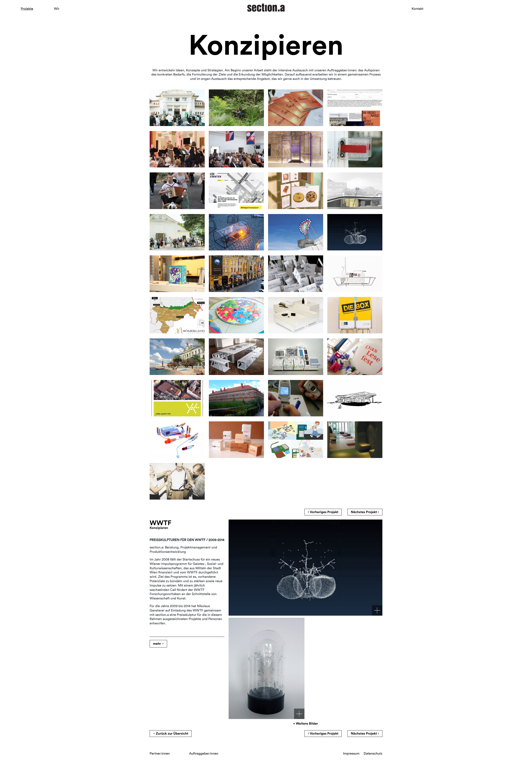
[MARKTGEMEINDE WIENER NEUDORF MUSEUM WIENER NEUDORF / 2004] (236, 398)
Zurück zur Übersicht (171, 733)
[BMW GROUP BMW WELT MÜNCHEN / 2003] (354, 398)
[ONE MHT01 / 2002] (177, 481)
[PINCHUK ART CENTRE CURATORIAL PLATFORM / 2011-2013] (236, 273)
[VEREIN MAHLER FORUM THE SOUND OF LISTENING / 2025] (177, 232)
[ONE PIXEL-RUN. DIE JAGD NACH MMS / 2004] (295, 398)
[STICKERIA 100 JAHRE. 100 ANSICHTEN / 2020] (177, 190)
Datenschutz (373, 753)
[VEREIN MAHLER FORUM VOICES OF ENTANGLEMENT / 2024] (236, 107)
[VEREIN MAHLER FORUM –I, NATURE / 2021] (236, 149)
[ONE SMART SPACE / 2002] (354, 439)
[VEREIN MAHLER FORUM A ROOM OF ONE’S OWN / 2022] (177, 149)
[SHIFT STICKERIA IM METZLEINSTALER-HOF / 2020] (354, 149)
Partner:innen (160, 753)
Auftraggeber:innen (203, 753)
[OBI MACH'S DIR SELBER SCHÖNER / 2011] (295, 315)
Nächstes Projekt (364, 512)
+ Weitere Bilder (305, 723)
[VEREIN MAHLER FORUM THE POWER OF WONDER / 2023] (295, 107)
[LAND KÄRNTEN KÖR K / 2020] (236, 190)
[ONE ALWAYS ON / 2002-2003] (295, 439)
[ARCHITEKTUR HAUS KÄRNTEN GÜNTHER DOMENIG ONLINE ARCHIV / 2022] (354, 107)
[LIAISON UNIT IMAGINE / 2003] (236, 439)
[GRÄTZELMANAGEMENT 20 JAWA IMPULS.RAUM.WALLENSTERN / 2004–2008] (177, 398)
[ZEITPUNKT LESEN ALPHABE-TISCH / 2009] (236, 356)
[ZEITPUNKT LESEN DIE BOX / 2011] (354, 315)
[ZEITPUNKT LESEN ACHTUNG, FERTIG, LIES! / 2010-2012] (236, 315)
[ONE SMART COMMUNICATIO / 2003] (177, 439)
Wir (56, 9)
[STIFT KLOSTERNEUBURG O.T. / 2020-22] (295, 149)
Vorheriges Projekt (323, 512)
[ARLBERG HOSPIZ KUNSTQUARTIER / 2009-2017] (295, 232)
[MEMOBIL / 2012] (354, 273)
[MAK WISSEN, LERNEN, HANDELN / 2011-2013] (295, 273)
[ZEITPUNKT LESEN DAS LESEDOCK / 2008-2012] (295, 356)
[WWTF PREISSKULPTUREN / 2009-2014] (354, 232)
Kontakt (417, 9)
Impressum (351, 753)
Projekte (27, 9)
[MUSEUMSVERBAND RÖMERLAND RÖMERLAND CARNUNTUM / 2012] (177, 315)
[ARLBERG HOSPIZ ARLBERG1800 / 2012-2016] (354, 190)
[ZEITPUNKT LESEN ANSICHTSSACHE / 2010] (177, 356)
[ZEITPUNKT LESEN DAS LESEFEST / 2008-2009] (354, 356)
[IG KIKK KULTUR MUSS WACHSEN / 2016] (236, 232)
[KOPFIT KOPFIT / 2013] (177, 273)
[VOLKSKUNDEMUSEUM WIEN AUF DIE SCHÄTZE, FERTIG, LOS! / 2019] (295, 190)
